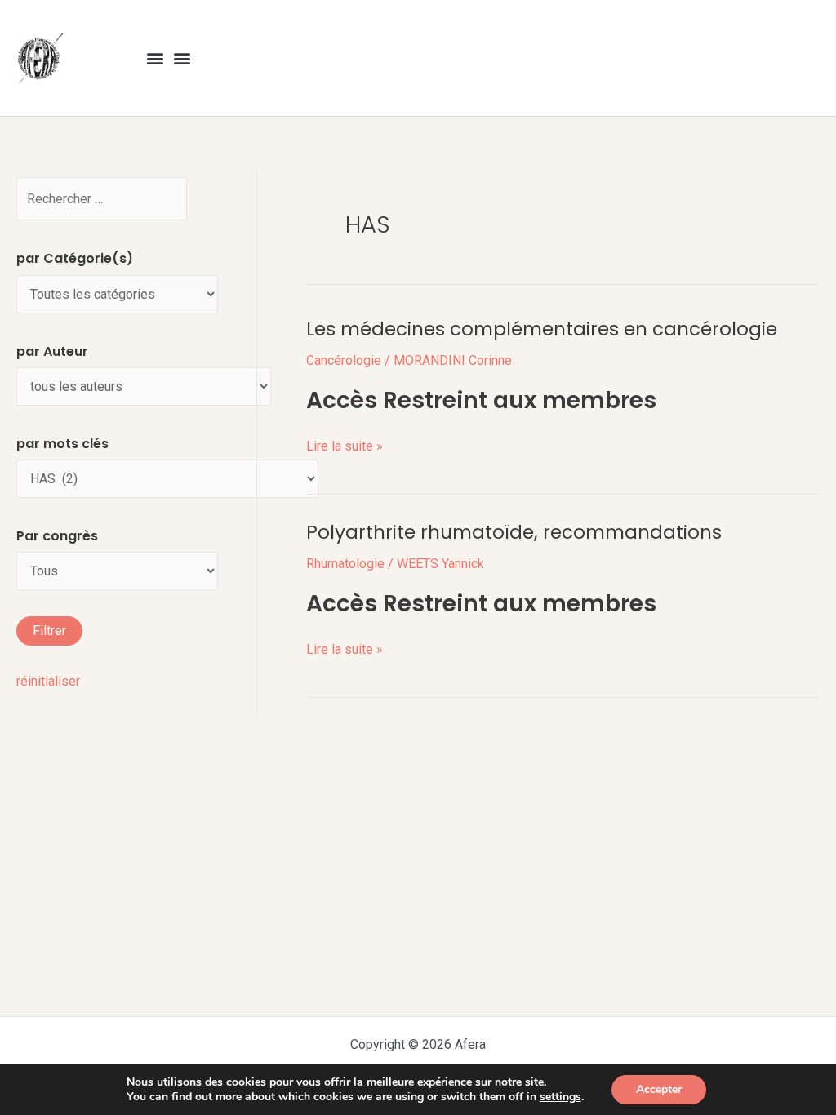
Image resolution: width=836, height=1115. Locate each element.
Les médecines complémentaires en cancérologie (541, 329)
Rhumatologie (345, 563)
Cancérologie (343, 360)
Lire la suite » (344, 444)
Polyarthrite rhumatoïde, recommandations (514, 532)
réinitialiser (48, 681)
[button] (155, 58)
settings (560, 1097)
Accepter (659, 1089)
